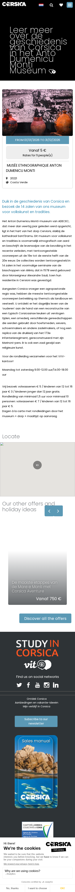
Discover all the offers (45, 618)
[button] (51, 5)
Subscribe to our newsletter (36, 721)
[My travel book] (61, 5)
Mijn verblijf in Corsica (36, 706)
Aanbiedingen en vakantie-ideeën (36, 702)
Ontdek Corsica (37, 699)
